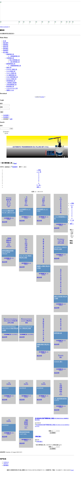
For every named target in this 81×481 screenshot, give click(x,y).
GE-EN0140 (40, 388)
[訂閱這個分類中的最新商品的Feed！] (15, 163)
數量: (50, 431)
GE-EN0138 (5, 388)
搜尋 (1, 125)
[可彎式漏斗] (39, 441)
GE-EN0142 (5, 425)
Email (72, 470)
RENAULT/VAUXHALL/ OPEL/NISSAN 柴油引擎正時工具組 (10, 328)
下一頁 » (38, 185)
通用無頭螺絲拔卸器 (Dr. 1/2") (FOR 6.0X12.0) (7, 252)
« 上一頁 (38, 172)
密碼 (1, 107)
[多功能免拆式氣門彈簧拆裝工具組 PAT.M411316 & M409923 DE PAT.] (52, 426)
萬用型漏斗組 (58, 333)
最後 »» (39, 187)
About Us (5, 463)
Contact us (6, 462)
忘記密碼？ (6, 115)
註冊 (11, 119)
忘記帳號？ (6, 117)
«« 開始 (39, 170)
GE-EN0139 (22, 388)
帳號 (1, 103)
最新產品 (5, 465)
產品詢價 (4, 222)
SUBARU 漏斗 (58, 361)
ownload (39, 96)
